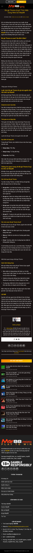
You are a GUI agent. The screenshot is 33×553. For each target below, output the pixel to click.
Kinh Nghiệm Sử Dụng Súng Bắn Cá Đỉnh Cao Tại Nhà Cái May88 (18, 380)
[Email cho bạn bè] (18, 345)
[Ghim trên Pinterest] (21, 345)
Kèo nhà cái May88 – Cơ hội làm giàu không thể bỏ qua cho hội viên (18, 373)
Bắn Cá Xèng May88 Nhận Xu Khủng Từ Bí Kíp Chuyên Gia (19, 419)
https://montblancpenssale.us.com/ (18, 526)
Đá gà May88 (21, 351)
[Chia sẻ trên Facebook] (12, 345)
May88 (3, 32)
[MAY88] (16, 6)
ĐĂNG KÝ (21, 1)
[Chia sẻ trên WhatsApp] (9, 345)
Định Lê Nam (10, 328)
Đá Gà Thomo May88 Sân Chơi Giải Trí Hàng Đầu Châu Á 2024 (18, 406)
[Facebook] (14, 339)
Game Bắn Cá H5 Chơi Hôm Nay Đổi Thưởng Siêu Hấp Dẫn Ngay (18, 426)
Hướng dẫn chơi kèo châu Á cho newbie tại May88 (18, 366)
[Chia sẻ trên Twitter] (15, 345)
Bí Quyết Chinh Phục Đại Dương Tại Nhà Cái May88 (18, 386)
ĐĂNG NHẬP (11, 1)
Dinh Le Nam (26, 17)
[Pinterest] (18, 339)
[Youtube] (16, 339)
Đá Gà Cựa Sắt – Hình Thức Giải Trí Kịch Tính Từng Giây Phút (18, 400)
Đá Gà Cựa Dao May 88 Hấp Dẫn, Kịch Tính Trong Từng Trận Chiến (18, 413)
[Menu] (2, 6)
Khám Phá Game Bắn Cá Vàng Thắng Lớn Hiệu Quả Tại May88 (19, 393)
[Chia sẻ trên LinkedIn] (23, 345)
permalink (16, 352)
